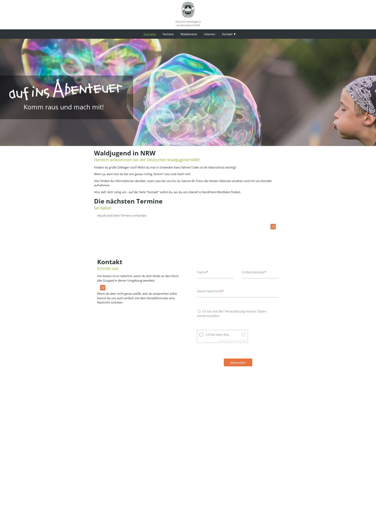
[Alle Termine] (271, 227)
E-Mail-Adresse (254, 272)
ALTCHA (241, 340)
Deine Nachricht (210, 291)
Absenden (238, 362)
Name (202, 272)
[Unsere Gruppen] (101, 288)
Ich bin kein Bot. (217, 334)
